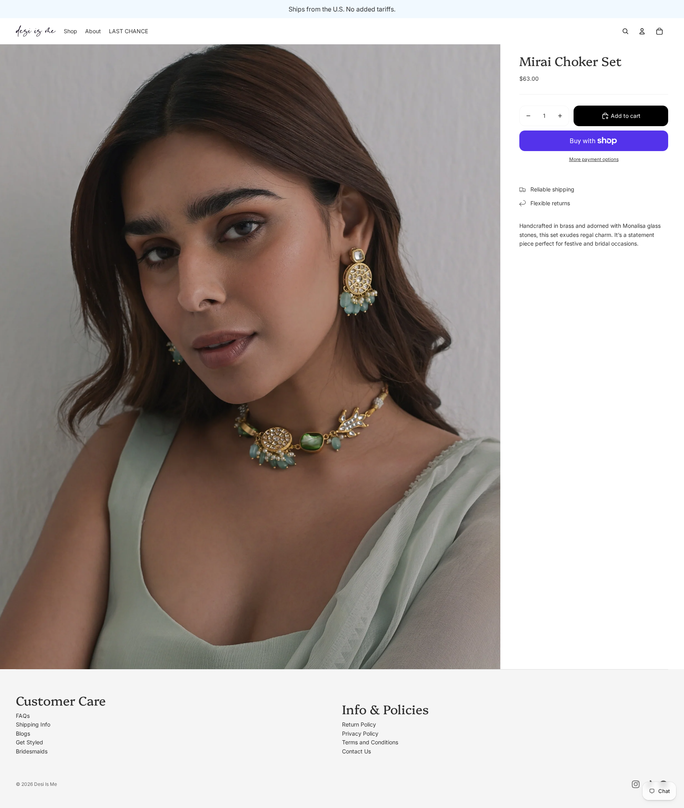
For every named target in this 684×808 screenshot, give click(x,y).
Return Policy (359, 724)
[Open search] (625, 31)
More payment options (594, 159)
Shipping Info (33, 724)
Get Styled (29, 742)
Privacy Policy (360, 733)
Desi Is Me (45, 784)
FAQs (23, 715)
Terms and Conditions (370, 742)
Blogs (23, 733)
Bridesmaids (32, 751)
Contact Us (356, 751)
